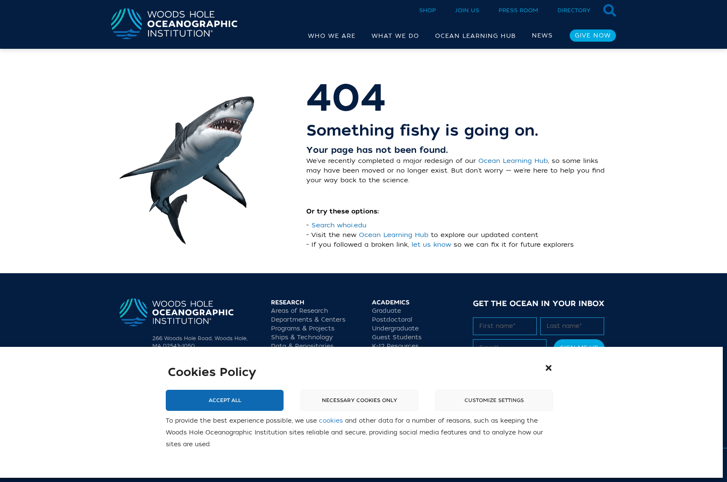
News (542, 36)
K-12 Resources (395, 346)
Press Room (518, 10)
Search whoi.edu (338, 225)
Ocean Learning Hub (513, 161)
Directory (574, 10)
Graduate (386, 311)
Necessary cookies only (359, 400)
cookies (331, 421)
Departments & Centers (308, 320)
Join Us (467, 10)
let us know (431, 244)
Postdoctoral (392, 320)
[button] (548, 368)
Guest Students (397, 337)
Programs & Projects (302, 329)
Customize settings (494, 400)
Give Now (593, 36)
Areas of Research (299, 311)
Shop (427, 10)
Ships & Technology (302, 337)
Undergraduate (395, 329)
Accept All (225, 400)
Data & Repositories (302, 346)
